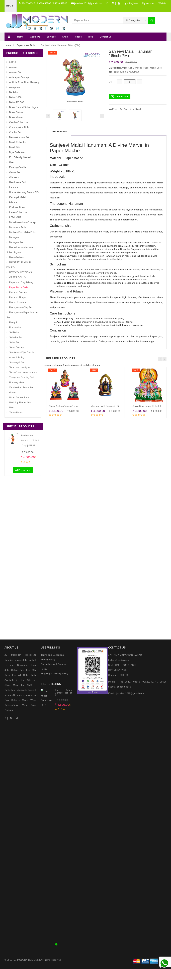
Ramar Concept (17, 302)
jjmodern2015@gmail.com (88, 3)
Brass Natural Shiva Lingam (24, 107)
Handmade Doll (17, 182)
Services (51, 36)
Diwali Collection (17, 142)
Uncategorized (17, 382)
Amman (13, 67)
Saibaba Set (15, 337)
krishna (13, 202)
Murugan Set (16, 242)
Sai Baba (14, 332)
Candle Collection (18, 122)
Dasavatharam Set (19, 137)
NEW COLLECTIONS (20, 272)
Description (59, 131)
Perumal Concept (18, 292)
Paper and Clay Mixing (21, 282)
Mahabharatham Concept (22, 222)
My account (148, 3)
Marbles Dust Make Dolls (22, 232)
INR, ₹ (9, 5)
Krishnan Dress (17, 207)
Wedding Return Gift (20, 402)
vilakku (12, 392)
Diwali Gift (14, 147)
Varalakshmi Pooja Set (21, 387)
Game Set (14, 172)
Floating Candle (17, 167)
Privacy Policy (48, 659)
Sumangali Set (17, 362)
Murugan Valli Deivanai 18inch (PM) (109, 406)
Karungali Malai (17, 197)
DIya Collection (17, 152)
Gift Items (14, 177)
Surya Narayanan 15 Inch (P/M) (149, 406)
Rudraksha (15, 327)
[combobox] (135, 20)
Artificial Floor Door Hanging (24, 82)
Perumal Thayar (17, 297)
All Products (21, 470)
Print (114, 109)
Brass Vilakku (16, 117)
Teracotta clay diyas (19, 367)
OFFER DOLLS (17, 277)
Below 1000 (15, 97)
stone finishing (16, 357)
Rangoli (13, 322)
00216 (12, 62)
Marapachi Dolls (17, 227)
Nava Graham (16, 257)
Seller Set (14, 342)
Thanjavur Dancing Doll (21, 377)
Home (20, 36)
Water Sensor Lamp (19, 397)
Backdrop (14, 92)
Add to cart (122, 96)
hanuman (14, 187)
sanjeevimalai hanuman (126, 71)
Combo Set (15, 132)
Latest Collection (18, 212)
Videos (78, 36)
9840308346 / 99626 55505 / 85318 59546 (44, 3)
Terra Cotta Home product (23, 372)
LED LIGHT (15, 217)
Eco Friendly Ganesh (20, 157)
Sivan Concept (17, 347)
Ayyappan (14, 87)
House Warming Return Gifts (24, 192)
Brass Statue (16, 112)
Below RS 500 (16, 102)
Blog (90, 36)
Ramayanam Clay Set (20, 307)
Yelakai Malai (16, 412)
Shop (65, 36)
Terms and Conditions (52, 655)
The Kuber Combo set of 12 (63, 693)
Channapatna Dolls (19, 127)
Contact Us (105, 36)
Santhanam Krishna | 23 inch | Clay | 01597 (30, 440)
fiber (11, 162)
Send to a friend (132, 109)
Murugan (14, 237)
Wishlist (162, 3)
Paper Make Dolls (26, 45)
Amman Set (15, 72)
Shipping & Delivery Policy (54, 673)
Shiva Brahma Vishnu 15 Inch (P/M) (68, 406)
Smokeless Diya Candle (21, 352)
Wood (12, 407)
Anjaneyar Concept (131, 67)
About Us (35, 36)
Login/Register (130, 3)
